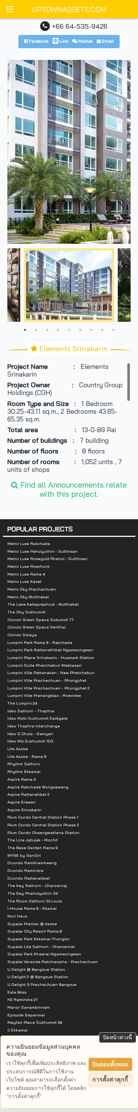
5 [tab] (69, 330)
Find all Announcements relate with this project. (72, 489)
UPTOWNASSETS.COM (69, 9)
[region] (69, 418)
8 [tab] (102, 330)
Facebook (38, 41)
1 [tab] (25, 330)
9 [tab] (113, 330)
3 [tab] (47, 330)
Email (107, 41)
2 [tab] (36, 330)
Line (63, 41)
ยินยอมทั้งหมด (110, 1064)
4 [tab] (58, 330)
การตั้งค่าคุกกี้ (110, 1079)
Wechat (85, 41)
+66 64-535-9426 (79, 26)
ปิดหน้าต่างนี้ (117, 1037)
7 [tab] (91, 330)
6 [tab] (80, 330)
